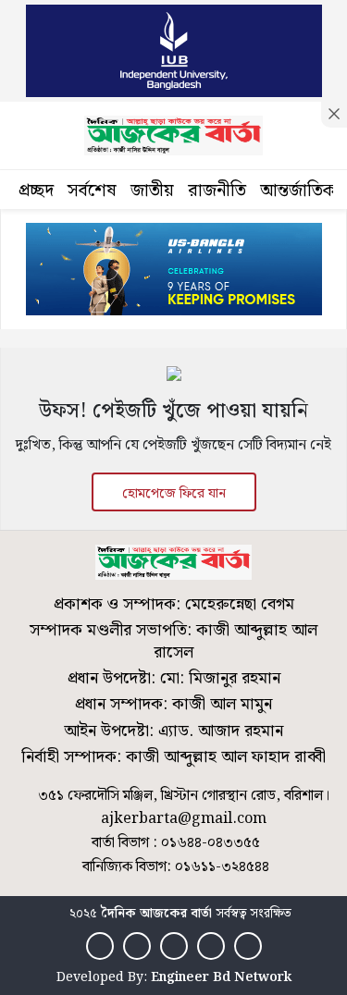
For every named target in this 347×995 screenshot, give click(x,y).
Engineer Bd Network (221, 977)
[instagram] (174, 945)
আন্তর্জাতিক (298, 191)
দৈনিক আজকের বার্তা (156, 913)
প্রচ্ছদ (36, 191)
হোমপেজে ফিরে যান (174, 494)
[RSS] (248, 945)
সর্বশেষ (92, 191)
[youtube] (211, 945)
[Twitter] (137, 945)
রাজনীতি (217, 191)
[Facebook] (100, 945)
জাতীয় (152, 191)
